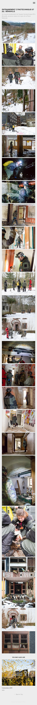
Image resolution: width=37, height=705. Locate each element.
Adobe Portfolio (22, 702)
